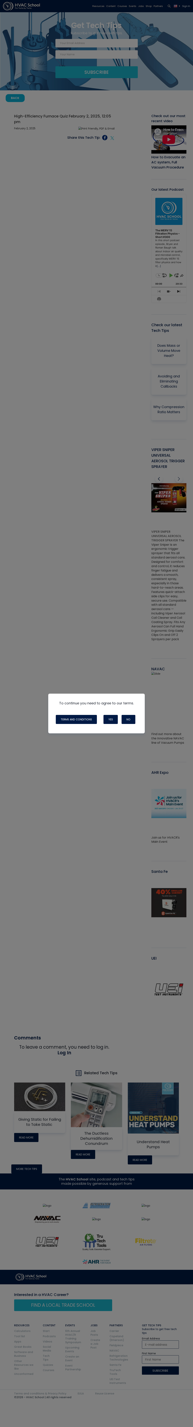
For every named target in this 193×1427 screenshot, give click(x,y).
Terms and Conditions (76, 719)
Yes (110, 719)
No (128, 719)
